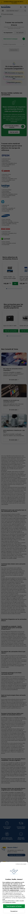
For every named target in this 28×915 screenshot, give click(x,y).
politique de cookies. (11, 902)
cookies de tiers (14, 890)
